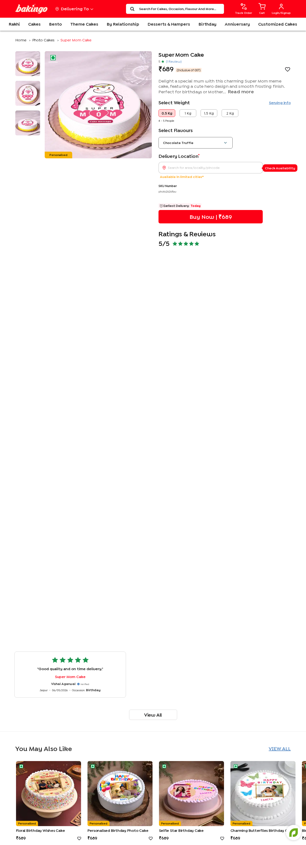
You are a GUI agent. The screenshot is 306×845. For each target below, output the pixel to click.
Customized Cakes (277, 24)
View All (153, 714)
